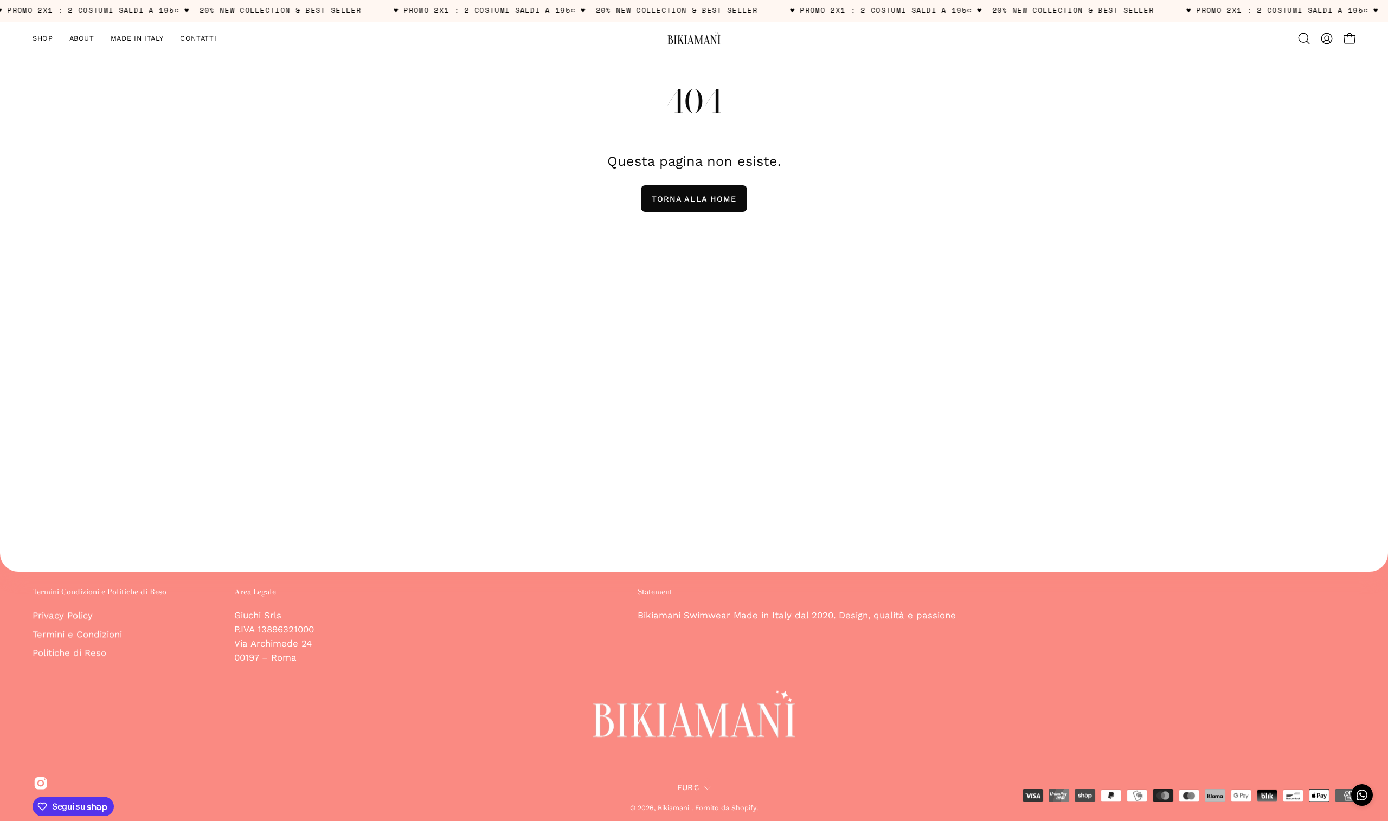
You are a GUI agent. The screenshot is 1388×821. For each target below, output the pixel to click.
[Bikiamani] (694, 38)
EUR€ (688, 787)
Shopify (743, 808)
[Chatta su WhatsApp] (1362, 795)
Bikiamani (674, 808)
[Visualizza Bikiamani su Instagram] (38, 783)
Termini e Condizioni (77, 634)
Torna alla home (694, 199)
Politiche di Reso (69, 652)
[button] (1304, 38)
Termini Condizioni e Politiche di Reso (99, 592)
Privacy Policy (63, 615)
